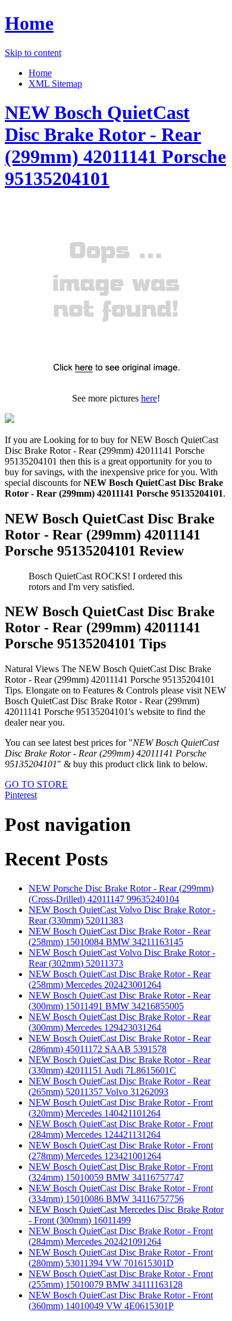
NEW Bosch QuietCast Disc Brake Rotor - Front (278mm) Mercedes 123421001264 (121, 1150)
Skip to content (33, 53)
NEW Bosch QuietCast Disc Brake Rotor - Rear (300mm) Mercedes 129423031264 (120, 1022)
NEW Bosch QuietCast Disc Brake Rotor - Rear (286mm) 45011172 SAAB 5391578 (120, 1043)
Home (29, 23)
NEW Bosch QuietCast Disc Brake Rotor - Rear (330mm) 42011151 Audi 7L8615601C (120, 1065)
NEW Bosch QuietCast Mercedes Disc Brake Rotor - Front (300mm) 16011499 (126, 1214)
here (149, 398)
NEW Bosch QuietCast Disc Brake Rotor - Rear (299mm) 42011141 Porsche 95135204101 (115, 145)
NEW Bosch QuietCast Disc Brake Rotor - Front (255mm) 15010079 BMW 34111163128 (121, 1279)
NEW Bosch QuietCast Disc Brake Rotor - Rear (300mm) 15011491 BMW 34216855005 (120, 1000)
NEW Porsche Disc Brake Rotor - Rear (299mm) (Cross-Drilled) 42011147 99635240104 (121, 893)
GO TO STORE (36, 784)
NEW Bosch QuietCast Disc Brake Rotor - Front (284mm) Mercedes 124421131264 (121, 1129)
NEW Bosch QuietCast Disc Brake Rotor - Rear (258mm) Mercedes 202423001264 (120, 979)
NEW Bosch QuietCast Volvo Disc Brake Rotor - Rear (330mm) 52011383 (122, 915)
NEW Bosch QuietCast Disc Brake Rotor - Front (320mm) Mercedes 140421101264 (121, 1107)
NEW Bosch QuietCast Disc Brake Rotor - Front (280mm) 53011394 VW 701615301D (121, 1257)
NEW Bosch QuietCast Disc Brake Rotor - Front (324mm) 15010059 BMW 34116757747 (121, 1172)
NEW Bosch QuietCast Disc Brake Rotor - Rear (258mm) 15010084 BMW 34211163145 (120, 936)
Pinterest (21, 795)
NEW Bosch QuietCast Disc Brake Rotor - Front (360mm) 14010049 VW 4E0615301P (121, 1300)
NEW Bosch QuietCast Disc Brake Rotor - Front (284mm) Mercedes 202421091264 (121, 1236)
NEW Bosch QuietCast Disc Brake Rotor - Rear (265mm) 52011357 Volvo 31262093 (120, 1086)
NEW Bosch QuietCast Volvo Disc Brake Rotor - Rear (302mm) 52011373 (122, 957)
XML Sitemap (55, 84)
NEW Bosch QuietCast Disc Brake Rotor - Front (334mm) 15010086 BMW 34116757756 (121, 1193)
